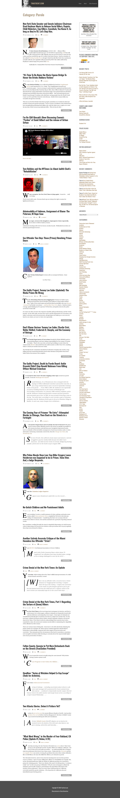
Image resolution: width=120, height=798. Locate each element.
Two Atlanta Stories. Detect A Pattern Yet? (41, 706)
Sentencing (82, 374)
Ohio (80, 335)
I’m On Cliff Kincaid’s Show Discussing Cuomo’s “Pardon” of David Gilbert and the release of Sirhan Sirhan (45, 120)
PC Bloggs (81, 135)
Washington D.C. (83, 414)
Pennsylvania (82, 340)
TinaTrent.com (37, 3)
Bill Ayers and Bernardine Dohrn (86, 242)
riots (80, 369)
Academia (81, 225)
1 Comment (45, 35)
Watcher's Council (83, 417)
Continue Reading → (66, 68)
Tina (38, 35)
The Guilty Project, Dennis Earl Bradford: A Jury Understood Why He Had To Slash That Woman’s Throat (88, 194)
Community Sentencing (84, 268)
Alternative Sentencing (84, 232)
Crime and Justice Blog (84, 275)
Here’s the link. (27, 158)
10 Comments (46, 463)
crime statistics (83, 280)
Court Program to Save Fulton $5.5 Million (44, 661)
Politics (81, 350)
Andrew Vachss (82, 151)
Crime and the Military (84, 277)
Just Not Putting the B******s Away (87, 312)
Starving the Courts (84, 381)
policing (81, 345)
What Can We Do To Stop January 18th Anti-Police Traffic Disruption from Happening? (88, 96)
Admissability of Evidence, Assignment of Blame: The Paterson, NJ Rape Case (46, 212)
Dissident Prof (82, 123)
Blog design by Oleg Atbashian (60, 791)
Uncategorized (82, 406)
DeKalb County (41, 721)
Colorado (81, 265)
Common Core (82, 267)
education (81, 290)
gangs (80, 299)
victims (81, 409)
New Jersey (81, 330)
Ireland (80, 309)
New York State (83, 334)
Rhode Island (82, 367)
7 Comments (42, 607)
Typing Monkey (82, 402)
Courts (80, 273)
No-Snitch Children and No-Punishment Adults (43, 507)
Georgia (81, 300)
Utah (80, 407)
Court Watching (83, 272)
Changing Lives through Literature (87, 257)
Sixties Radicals (83, 379)
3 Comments (44, 126)
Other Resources (93, 3)
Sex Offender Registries (84, 377)
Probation (81, 357)
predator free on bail (34, 715)
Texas (80, 387)
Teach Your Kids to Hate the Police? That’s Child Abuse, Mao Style (88, 189)
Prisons (81, 354)
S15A (47, 61)
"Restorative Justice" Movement (86, 223)
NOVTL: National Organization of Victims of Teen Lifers (87, 158)
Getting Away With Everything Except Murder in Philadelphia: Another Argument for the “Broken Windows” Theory (88, 175)
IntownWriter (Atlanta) (84, 115)
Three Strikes (82, 399)
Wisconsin (81, 419)
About (85, 3)
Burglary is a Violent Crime (85, 250)
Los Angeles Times (28, 753)
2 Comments (45, 296)
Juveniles (81, 314)
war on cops (82, 412)
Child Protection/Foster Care (86, 262)
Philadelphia (82, 342)
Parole (80, 339)
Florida (80, 297)
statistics (81, 382)
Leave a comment (44, 244)
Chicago (81, 258)
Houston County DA (83, 113)
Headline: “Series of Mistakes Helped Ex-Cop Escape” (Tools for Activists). (46, 674)
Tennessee (81, 386)
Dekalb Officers (82, 132)
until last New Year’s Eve (50, 305)
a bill (63, 52)
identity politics (83, 304)
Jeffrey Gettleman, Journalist (86, 101)
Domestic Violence (83, 287)
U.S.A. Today (82, 404)
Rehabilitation (82, 365)
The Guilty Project (83, 391)
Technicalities (82, 384)
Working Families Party (35, 58)
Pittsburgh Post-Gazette (42, 377)
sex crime (81, 376)
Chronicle (63, 751)
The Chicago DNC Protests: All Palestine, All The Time (86, 73)
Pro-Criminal (82, 355)
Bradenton (81, 245)
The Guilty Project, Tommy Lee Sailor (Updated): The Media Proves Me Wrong (46, 291)
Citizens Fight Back (83, 263)
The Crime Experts (83, 389)
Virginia (81, 411)
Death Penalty (82, 282)
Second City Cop (83, 137)
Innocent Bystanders (84, 307)
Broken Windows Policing (85, 248)
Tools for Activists (83, 401)
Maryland (81, 319)
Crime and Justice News (41, 516)
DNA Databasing (83, 285)
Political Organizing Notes (85, 347)
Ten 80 (80, 139)
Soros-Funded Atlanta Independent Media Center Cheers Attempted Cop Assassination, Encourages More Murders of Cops (87, 183)
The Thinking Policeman (84, 142)
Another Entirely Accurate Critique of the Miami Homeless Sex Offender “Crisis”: (44, 540)
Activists (81, 228)
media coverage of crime (85, 322)
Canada (81, 253)
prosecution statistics (84, 359)
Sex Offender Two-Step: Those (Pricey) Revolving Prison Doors (47, 239)
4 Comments (45, 421)
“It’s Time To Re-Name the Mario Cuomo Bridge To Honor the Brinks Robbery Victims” (45, 76)
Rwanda (81, 372)
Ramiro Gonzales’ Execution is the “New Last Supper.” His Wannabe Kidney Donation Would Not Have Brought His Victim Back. (88, 79)
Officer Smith (82, 134)
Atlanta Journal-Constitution (41, 682)
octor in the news (37, 713)
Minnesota (81, 329)
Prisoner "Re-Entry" (83, 352)
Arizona (81, 235)
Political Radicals (83, 349)
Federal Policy (82, 294)
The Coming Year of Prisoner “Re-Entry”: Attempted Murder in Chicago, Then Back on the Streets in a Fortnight (46, 415)
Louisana (81, 317)
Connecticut (82, 270)
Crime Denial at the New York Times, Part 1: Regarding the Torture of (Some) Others (47, 603)
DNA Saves (81, 156)
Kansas (80, 315)
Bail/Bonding (82, 240)
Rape (80, 362)
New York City (82, 332)
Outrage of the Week (84, 337)
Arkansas (81, 237)
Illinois (80, 305)
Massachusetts (82, 320)
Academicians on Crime (84, 227)
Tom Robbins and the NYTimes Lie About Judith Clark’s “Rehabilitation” (47, 170)
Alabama (81, 230)
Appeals (81, 233)
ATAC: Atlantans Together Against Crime (87, 153)
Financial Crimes (83, 295)
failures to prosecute (84, 292)
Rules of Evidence (83, 370)
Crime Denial (82, 278)
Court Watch (82, 111)
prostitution (82, 360)
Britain (80, 247)
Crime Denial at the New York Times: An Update (44, 567)
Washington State (83, 416)
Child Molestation (83, 260)
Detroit (81, 284)
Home (80, 3)
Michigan (81, 327)
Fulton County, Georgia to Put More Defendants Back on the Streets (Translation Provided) (46, 647)
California (81, 252)
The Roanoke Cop (83, 140)
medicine (81, 324)
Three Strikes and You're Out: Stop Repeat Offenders (87, 163)
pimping (81, 344)
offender (32, 344)
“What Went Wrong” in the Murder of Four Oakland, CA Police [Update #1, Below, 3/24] (47, 738)
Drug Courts (82, 289)
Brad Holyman (82, 243)
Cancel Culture (82, 255)
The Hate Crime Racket (84, 392)
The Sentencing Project (84, 396)
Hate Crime (82, 302)
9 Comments (45, 174)
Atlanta (81, 238)
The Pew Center (83, 394)
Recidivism (81, 364)
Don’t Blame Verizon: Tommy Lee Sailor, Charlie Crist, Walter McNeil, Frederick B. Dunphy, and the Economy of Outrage (46, 330)
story (58, 746)
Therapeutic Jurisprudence (85, 397)
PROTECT (32, 548)
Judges (80, 310)
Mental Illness (82, 325)
